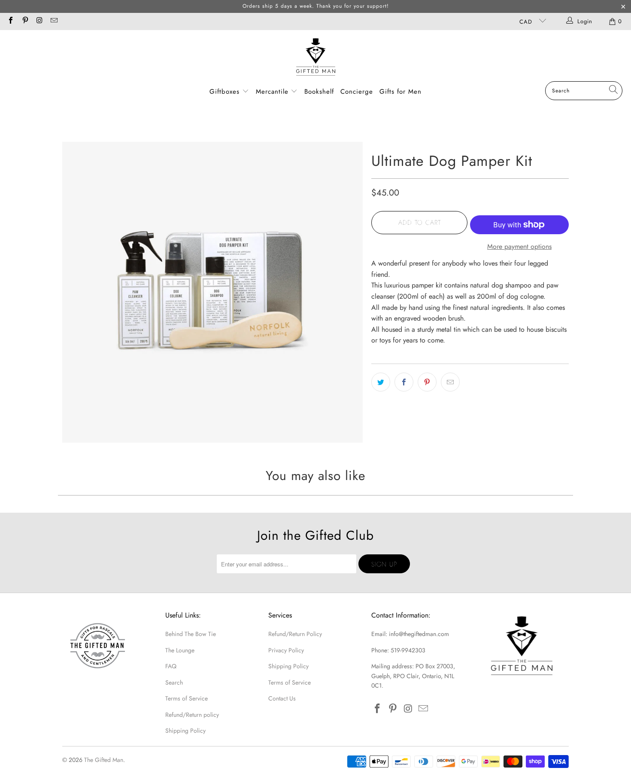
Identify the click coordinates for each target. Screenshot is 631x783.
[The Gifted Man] (315, 57)
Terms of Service (186, 698)
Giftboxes (224, 91)
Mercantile (273, 91)
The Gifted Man (103, 759)
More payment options (519, 246)
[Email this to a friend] (450, 382)
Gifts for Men (400, 91)
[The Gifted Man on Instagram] (39, 21)
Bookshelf (319, 91)
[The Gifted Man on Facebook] (10, 21)
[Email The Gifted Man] (53, 21)
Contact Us (282, 698)
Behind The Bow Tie (190, 634)
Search (174, 682)
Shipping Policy (185, 730)
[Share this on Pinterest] (427, 382)
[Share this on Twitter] (380, 382)
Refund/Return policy (192, 714)
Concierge (356, 91)
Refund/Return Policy (295, 634)
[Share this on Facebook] (403, 382)
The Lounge (179, 650)
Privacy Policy (286, 650)
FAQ (170, 666)
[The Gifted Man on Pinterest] (24, 21)
